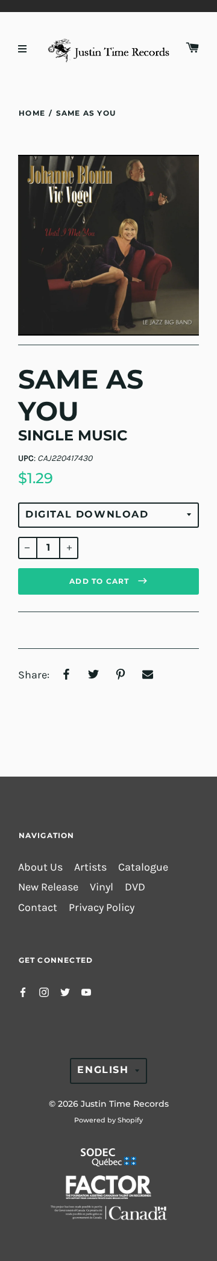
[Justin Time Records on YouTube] (86, 991)
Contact (37, 907)
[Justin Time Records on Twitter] (65, 991)
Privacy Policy (101, 907)
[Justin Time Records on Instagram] (44, 991)
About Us (40, 867)
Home (32, 112)
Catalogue (143, 867)
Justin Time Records (125, 1103)
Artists (90, 867)
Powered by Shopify (108, 1120)
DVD (135, 887)
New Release (48, 887)
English (102, 1069)
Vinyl (101, 887)
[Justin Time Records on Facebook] (23, 991)
